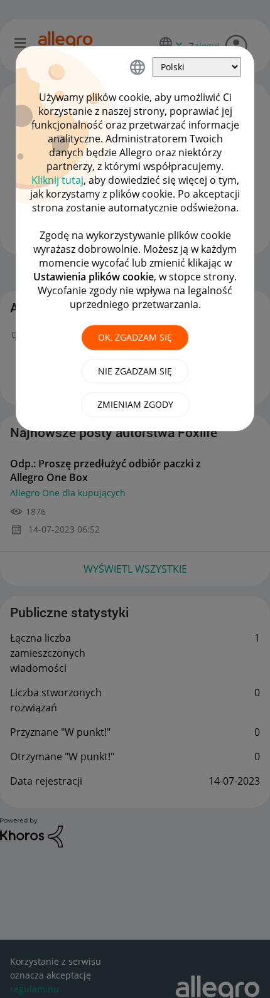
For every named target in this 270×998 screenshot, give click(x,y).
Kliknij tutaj (57, 180)
